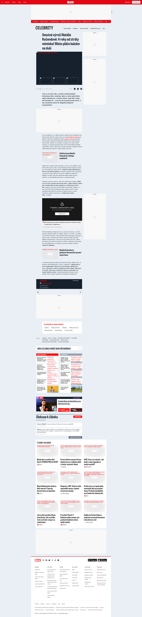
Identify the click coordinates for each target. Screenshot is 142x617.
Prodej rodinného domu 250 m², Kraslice (65, 388)
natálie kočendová (54, 339)
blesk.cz (73, 362)
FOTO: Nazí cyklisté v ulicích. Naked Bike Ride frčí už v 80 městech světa (65, 381)
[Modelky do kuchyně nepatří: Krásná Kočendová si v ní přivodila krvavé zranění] (52, 382)
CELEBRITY (44, 27)
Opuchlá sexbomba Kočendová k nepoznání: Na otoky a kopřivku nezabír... (41, 359)
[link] (43, 560)
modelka (44, 338)
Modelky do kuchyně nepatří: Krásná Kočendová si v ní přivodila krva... (41, 381)
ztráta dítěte (45, 339)
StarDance (75, 28)
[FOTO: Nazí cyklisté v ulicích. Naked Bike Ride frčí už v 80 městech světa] (76, 382)
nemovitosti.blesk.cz (76, 392)
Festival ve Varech (55, 327)
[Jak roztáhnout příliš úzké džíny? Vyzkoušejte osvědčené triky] (76, 374)
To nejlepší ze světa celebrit (53, 324)
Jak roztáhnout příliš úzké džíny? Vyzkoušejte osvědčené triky (65, 374)
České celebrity (67, 28)
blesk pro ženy (75, 377)
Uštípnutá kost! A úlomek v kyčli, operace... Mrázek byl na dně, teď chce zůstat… (65, 367)
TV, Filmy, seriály (68, 330)
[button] (92, 560)
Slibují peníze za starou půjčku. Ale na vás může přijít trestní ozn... (41, 389)
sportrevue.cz (75, 384)
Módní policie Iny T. (74, 327)
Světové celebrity (84, 28)
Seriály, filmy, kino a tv (95, 28)
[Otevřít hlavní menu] (2, 2)
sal (40, 88)
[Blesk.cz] (70, 2)
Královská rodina (48, 330)
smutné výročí (64, 339)
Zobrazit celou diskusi (75, 437)
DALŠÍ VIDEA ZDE (76, 398)
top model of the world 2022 (49, 341)
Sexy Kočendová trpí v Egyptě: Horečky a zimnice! (41, 373)
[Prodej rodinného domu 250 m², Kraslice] (76, 389)
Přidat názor (78, 416)
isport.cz (73, 369)
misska (54, 338)
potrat (49, 338)
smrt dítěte (74, 338)
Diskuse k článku (47, 416)
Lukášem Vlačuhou (69, 139)
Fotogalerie (43, 281)
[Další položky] (109, 21)
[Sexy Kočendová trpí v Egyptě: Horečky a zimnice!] (52, 374)
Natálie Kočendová (74, 137)
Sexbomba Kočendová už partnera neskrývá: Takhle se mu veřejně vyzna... (41, 367)
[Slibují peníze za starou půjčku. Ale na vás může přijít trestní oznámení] (52, 389)
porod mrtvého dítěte (63, 341)
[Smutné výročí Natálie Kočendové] (46, 52)
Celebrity (47, 327)
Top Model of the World (64, 338)
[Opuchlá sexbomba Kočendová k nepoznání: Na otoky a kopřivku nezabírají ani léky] (52, 359)
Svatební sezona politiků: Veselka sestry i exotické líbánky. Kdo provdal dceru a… (65, 360)
